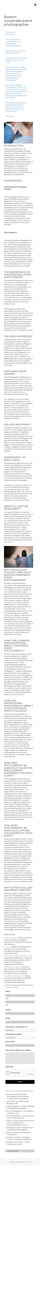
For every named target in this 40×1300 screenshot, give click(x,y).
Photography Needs (13, 1034)
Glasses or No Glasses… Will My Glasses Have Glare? (18, 1143)
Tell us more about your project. (18, 1050)
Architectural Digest (13, 976)
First (7, 998)
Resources (9, 116)
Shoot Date (9, 1042)
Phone (8, 1010)
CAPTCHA (9, 1067)
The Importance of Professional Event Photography (12, 42)
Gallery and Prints (12, 53)
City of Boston (11, 938)
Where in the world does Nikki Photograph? (18, 1134)
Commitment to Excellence (16, 58)
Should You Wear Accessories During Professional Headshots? (19, 1138)
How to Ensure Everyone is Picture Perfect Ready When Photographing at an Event (20, 1123)
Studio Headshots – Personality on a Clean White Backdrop (20, 1117)
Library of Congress (13, 967)
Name (7, 991)
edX (7, 947)
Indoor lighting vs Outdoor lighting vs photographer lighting (20, 1107)
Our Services (10, 34)
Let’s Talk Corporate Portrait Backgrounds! (18, 1102)
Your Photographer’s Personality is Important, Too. (20, 1112)
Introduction (10, 32)
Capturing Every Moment (15, 51)
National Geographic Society (17, 956)
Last (7, 1005)
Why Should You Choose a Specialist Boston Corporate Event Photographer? (16, 69)
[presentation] (20, 1073)
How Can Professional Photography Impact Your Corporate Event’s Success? (16, 87)
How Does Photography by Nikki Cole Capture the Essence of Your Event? (15, 105)
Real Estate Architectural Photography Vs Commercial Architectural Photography (18, 1097)
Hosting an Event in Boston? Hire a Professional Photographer (20, 1129)
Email (8, 1018)
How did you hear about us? (16, 1027)
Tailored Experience (13, 46)
